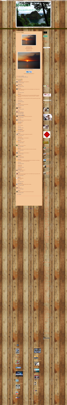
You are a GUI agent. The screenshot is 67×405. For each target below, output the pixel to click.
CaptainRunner (19, 80)
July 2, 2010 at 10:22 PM (21, 157)
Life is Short (44, 295)
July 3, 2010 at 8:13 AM (20, 175)
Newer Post (18, 206)
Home (17, 28)
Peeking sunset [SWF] (46, 227)
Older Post (40, 206)
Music (44, 262)
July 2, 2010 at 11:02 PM (21, 167)
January (46, 249)
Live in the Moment (25, 28)
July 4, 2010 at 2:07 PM (20, 192)
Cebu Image (44, 276)
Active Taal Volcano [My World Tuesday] (47, 221)
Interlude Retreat (45, 316)
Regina (19, 177)
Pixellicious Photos (20, 100)
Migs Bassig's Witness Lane (46, 300)
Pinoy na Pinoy (45, 271)
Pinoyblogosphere (45, 328)
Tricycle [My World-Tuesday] (47, 200)
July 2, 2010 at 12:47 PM (21, 105)
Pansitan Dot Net (45, 318)
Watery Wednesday (45, 278)
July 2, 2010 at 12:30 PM (21, 101)
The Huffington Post (45, 272)
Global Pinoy (44, 313)
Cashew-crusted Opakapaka (47, 240)
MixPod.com (48, 262)
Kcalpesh (19, 94)
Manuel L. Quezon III (45, 307)
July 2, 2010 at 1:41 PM (20, 117)
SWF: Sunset (19, 126)
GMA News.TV (45, 323)
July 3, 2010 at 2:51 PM (20, 181)
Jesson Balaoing (20, 129)
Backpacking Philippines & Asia (47, 273)
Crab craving (46, 194)
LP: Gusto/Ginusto (47, 195)
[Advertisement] (29, 200)
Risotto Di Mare (47, 228)
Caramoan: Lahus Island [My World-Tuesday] (47, 211)
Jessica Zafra (45, 306)
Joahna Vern (19, 84)
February (46, 248)
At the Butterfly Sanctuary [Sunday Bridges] (47, 224)
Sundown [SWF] (20, 32)
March (46, 247)
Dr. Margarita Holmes (46, 308)
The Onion (44, 327)
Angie (18, 133)
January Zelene (19, 122)
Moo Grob (46, 205)
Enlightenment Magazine (46, 317)
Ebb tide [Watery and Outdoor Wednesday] (47, 232)
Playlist (46, 262)
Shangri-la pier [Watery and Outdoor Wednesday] (46, 197)
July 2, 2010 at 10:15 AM (21, 82)
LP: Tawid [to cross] (47, 206)
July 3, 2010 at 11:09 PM (21, 185)
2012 (44, 183)
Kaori (18, 151)
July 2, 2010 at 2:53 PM (20, 131)
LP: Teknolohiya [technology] (47, 242)
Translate (49, 48)
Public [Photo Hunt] (47, 193)
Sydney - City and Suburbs (21, 112)
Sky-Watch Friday (45, 284)
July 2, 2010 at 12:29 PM (21, 92)
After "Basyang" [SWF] (47, 217)
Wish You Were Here (45, 299)
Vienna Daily (44, 294)
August (46, 191)
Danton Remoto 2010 (45, 268)
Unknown (19, 140)
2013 (44, 182)
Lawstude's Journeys (45, 290)
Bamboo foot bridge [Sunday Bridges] (47, 236)
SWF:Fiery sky (19, 162)
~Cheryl (19, 103)
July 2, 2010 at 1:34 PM (20, 113)
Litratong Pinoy (45, 285)
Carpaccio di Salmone (46, 219)
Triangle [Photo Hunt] (46, 216)
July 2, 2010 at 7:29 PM (20, 142)
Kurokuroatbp (45, 293)
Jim (18, 110)
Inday (18, 190)
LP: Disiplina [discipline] (46, 230)
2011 (44, 184)
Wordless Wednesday (46, 283)
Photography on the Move (46, 289)
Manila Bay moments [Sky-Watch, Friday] (48, 166)
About (20, 28)
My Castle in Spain (45, 277)
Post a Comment (19, 194)
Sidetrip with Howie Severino (46, 312)
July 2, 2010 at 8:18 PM (20, 146)
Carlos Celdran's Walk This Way (47, 311)
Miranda (23, 5)
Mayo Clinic (44, 326)
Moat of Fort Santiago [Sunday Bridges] (47, 202)
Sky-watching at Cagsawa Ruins (48, 159)
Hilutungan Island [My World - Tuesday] (47, 234)
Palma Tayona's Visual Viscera (47, 298)
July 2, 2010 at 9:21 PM (20, 150)
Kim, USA (19, 159)
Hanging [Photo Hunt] (47, 204)
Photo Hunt (44, 266)
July (45, 192)
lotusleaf (19, 155)
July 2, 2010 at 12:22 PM (21, 86)
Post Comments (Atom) (30, 208)
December (46, 186)
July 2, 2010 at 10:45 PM (21, 163)
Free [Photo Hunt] (47, 225)
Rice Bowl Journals (45, 321)
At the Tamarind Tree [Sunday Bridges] (47, 214)
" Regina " (19, 180)
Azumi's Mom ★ (20, 183)
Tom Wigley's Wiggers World (46, 288)
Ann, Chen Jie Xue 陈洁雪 (21, 115)
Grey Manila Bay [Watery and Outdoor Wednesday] (47, 208)
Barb (18, 172)
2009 (45, 250)
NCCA (44, 322)
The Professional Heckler (46, 267)
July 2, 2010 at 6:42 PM (20, 135)
